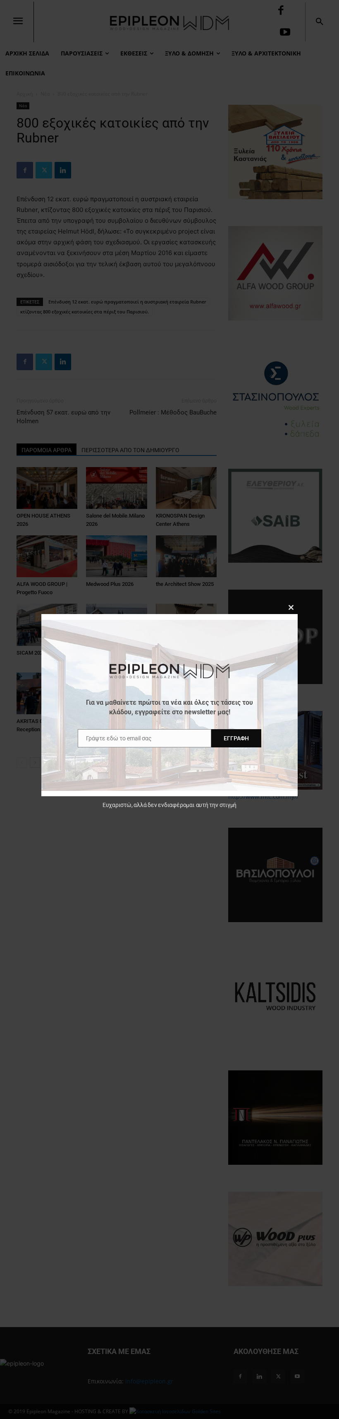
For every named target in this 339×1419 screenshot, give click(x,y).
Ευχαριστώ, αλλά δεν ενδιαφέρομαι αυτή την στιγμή (169, 805)
